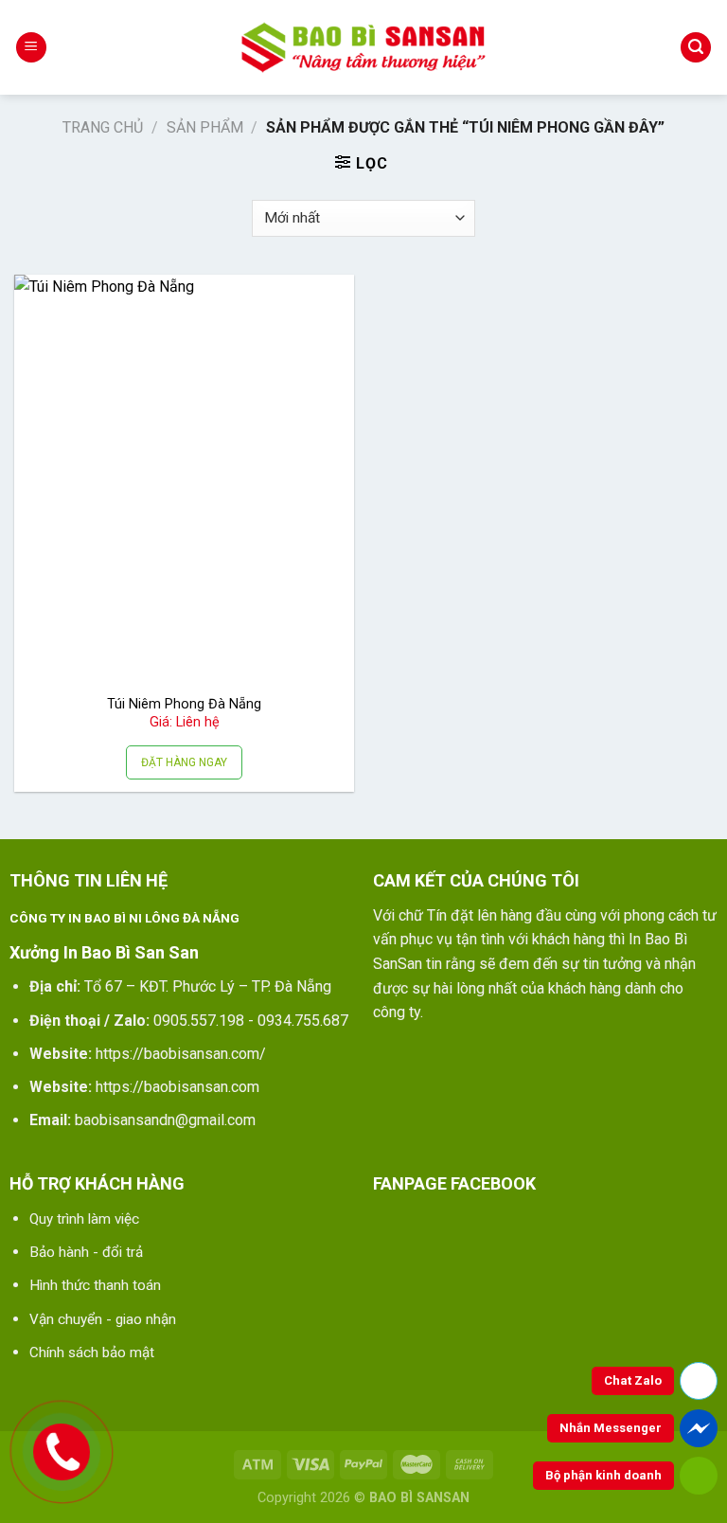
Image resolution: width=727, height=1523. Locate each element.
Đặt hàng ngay (184, 762)
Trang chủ (102, 127)
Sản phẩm (205, 127)
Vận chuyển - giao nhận (102, 1319)
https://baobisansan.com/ (181, 1054)
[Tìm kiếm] (696, 47)
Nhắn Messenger (610, 1428)
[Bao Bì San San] (363, 47)
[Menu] (31, 47)
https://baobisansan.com (177, 1087)
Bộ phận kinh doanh (603, 1475)
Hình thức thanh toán (95, 1285)
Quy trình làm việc (84, 1218)
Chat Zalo (633, 1380)
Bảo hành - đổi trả (86, 1252)
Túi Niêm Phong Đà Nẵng (184, 704)
